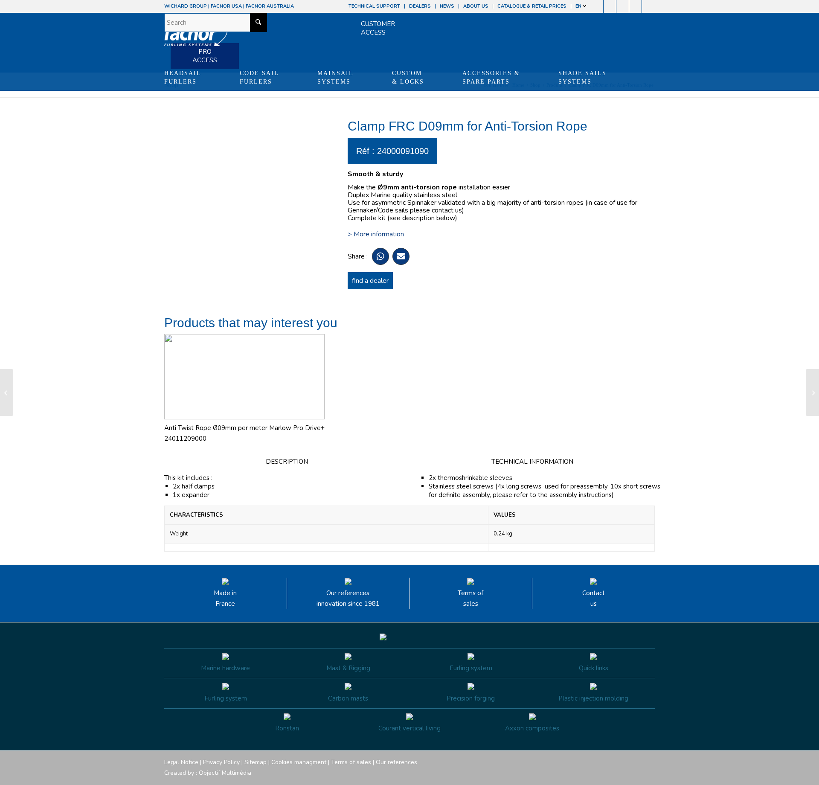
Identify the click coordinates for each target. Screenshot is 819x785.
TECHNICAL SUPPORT (374, 6)
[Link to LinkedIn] (648, 6)
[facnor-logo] (195, 38)
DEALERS (420, 6)
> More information (376, 234)
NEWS (447, 6)
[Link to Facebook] (597, 6)
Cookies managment (298, 762)
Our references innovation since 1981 (348, 598)
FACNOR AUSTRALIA (270, 6)
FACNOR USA (226, 6)
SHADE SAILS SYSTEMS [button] (582, 77)
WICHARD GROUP (185, 6)
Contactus (593, 598)
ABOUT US (475, 6)
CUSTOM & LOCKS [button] (408, 77)
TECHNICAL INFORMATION (532, 461)
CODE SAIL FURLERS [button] (259, 77)
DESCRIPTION (287, 461)
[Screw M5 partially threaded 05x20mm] (6, 392)
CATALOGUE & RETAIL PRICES (531, 6)
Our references (396, 762)
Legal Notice (181, 762)
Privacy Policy (221, 762)
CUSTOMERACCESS (378, 28)
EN (579, 6)
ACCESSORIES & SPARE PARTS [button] (491, 77)
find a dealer (370, 280)
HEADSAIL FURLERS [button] (182, 77)
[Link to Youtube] (622, 6)
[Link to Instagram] (610, 6)
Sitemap (255, 762)
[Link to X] (635, 6)
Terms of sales (470, 598)
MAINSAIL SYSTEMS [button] (335, 77)
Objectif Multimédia (225, 773)
